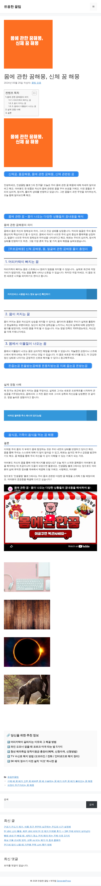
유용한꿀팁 (13, 777)
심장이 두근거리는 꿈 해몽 (20, 785)
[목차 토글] (33, 93)
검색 (6, 799)
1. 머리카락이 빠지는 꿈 (21, 100)
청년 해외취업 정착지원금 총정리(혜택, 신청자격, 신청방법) (44, 751)
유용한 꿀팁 (12, 7)
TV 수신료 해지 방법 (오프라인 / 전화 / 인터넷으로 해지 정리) (45, 756)
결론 (10, 113)
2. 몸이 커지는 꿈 (19, 103)
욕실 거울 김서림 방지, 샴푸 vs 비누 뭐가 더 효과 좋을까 (32, 840)
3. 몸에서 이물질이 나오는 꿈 (24, 106)
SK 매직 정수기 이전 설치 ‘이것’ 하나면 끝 (34, 761)
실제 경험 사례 (13, 109)
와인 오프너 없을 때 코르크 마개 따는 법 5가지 (36, 746)
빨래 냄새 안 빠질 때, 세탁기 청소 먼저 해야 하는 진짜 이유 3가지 (37, 835)
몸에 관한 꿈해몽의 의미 (17, 97)
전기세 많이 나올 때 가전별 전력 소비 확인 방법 (28, 844)
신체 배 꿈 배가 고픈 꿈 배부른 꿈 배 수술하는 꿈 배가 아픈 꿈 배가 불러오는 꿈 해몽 (49, 781)
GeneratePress (64, 881)
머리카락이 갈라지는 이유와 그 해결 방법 (33, 741)
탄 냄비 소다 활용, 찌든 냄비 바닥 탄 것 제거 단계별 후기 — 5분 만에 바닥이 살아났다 (47, 831)
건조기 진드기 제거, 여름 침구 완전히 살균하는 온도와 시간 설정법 (37, 826)
